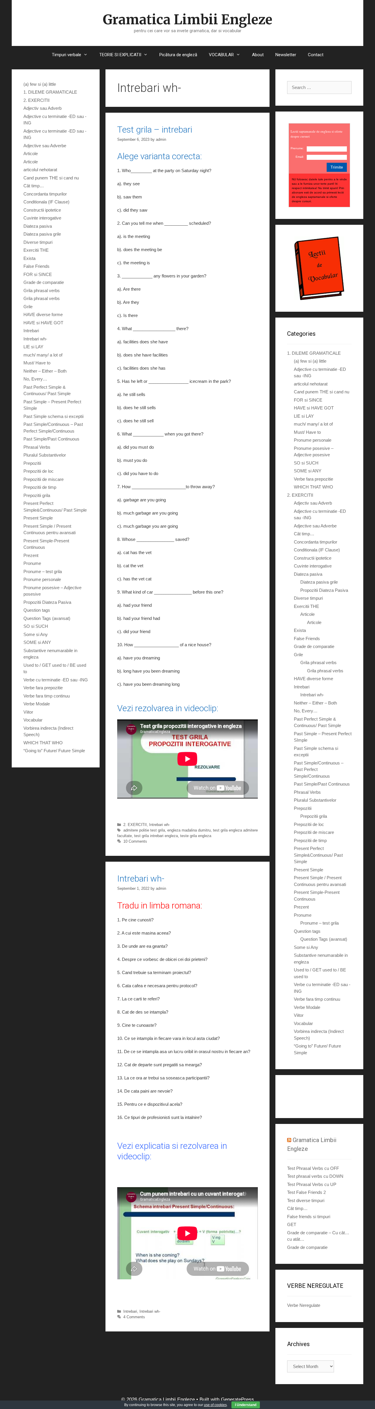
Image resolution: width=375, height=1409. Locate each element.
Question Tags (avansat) (46, 618)
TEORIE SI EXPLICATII (120, 54)
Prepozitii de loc (38, 471)
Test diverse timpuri (305, 1200)
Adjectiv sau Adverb (42, 108)
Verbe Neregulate (303, 1305)
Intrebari (130, 1311)
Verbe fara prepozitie (43, 687)
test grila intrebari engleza (156, 836)
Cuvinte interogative (42, 217)
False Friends (36, 266)
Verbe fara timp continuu (46, 695)
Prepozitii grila (36, 495)
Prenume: (297, 148)
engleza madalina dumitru (189, 830)
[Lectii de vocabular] (319, 268)
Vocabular (32, 719)
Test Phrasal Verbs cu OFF (313, 1168)
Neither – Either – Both (45, 370)
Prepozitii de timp (39, 487)
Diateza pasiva (37, 226)
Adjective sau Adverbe (44, 145)
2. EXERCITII (135, 824)
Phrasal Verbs (36, 447)
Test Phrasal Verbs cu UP (311, 1184)
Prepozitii (32, 463)
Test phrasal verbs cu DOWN (315, 1176)
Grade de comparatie (43, 282)
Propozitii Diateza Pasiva (47, 602)
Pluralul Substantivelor (44, 454)
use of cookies (215, 1405)
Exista (29, 258)
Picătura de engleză (178, 54)
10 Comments (135, 841)
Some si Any (35, 634)
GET (291, 1224)
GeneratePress (237, 1399)
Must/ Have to (36, 362)
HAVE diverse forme (43, 314)
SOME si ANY (37, 642)
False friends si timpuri (308, 1216)
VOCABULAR (221, 54)
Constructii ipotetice (42, 210)
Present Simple (38, 517)
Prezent (30, 555)
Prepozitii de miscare (43, 479)
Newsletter (285, 54)
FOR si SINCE (37, 274)
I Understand (245, 1405)
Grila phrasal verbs (41, 290)
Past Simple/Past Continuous (51, 438)
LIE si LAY (33, 346)
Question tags (36, 610)
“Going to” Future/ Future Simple (54, 750)
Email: (300, 156)
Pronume (32, 563)
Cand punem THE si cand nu (51, 177)
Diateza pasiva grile (42, 234)
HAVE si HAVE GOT (43, 322)
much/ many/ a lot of (42, 354)
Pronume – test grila (42, 571)
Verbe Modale (36, 703)
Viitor (28, 711)
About (258, 54)
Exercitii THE (36, 250)
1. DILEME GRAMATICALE (50, 92)
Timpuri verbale (66, 54)
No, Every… (35, 378)
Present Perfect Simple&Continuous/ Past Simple (318, 855)
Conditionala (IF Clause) (46, 201)
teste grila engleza (195, 836)
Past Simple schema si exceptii (53, 416)
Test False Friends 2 (306, 1192)
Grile (28, 306)
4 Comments (134, 1317)
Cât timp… (33, 185)
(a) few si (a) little (39, 84)
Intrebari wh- (159, 824)
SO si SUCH (35, 626)
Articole (30, 153)
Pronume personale (42, 579)
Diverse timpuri (37, 242)
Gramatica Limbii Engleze (187, 19)
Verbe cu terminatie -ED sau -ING (55, 679)
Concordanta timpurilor (45, 193)
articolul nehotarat (40, 169)
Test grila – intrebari (154, 129)
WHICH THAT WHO (43, 742)
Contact (315, 54)
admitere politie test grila (144, 830)
